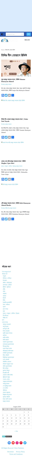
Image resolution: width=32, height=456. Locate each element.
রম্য (4, 311)
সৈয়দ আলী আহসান (7, 399)
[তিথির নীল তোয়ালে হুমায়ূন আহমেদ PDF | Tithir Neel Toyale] (16, 107)
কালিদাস (5, 335)
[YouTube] (13, 442)
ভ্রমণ (4, 307)
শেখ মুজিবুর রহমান (7, 386)
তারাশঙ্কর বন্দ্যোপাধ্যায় (8, 344)
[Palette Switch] (2, 34)
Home (2, 49)
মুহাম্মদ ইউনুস (6, 370)
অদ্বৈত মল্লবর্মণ (7, 324)
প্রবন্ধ (4, 296)
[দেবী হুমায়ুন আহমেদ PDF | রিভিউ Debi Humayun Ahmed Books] (16, 191)
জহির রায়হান (6, 339)
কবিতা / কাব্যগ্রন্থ (7, 282)
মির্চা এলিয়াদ (5, 368)
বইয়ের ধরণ (4, 274)
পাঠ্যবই (4, 293)
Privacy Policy (20, 452)
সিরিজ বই (7, 208)
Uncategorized (6, 271)
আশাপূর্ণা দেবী (6, 328)
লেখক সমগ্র (5, 322)
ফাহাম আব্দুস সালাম (7, 348)
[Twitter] (24, 442)
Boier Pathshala (19, 448)
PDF (28, 34)
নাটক (4, 291)
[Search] (22, 34)
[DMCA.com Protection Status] (7, 437)
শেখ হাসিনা (5, 388)
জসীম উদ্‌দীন (6, 337)
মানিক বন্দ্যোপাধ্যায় (7, 366)
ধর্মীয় (4, 289)
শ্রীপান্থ (5, 390)
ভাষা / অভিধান (6, 304)
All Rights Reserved (7, 448)
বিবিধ (4, 300)
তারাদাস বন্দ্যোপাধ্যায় (8, 342)
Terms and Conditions (16, 454)
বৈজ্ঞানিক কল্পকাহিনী (7, 302)
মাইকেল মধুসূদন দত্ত (8, 364)
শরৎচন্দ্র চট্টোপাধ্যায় (7, 381)
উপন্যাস (3, 84)
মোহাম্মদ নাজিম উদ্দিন (8, 375)
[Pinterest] (21, 442)
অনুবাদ (4, 276)
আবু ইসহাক (5, 326)
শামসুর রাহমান (6, 383)
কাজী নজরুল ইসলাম (7, 333)
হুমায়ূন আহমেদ (8, 84)
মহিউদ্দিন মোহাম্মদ (7, 361)
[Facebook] (9, 442)
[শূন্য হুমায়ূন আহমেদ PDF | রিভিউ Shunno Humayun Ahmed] (16, 68)
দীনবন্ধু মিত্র (6, 346)
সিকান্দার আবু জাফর (7, 394)
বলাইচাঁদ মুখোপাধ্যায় (7, 353)
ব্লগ (3, 320)
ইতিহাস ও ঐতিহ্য (7, 278)
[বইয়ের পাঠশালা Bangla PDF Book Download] (9, 40)
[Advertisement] (16, 16)
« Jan (16, 431)
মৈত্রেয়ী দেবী (6, 372)
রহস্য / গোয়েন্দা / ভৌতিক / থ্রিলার (8, 166)
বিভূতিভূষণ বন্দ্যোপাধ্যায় (8, 357)
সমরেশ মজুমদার (6, 392)
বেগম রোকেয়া (6, 359)
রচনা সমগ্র (5, 309)
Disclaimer (10, 452)
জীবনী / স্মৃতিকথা (7, 287)
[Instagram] (17, 442)
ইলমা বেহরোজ (6, 331)
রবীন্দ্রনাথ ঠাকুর (6, 377)
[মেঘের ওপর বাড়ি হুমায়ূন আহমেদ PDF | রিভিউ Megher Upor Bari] (16, 149)
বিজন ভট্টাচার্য (6, 355)
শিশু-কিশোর (5, 315)
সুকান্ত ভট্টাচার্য (6, 397)
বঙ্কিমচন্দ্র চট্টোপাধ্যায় (8, 350)
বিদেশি (4, 298)
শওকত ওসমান (6, 379)
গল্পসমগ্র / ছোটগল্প (7, 285)
